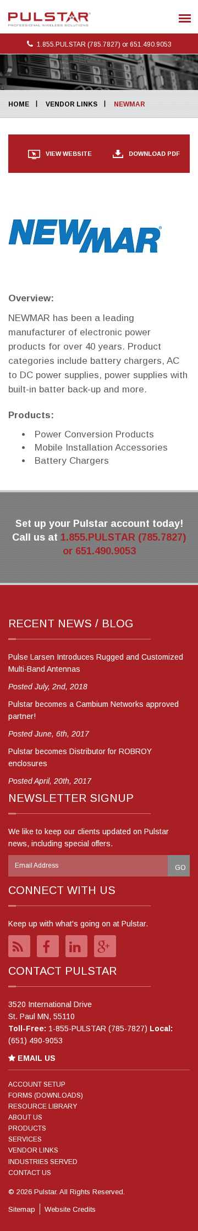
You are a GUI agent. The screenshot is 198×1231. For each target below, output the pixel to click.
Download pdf (154, 153)
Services (25, 1139)
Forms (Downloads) (45, 1095)
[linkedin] (76, 946)
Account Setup (36, 1084)
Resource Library (42, 1106)
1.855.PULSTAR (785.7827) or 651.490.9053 (103, 44)
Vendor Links (71, 104)
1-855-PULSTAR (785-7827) (97, 1028)
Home (18, 104)
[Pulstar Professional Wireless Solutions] (49, 18)
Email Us (35, 1058)
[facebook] (48, 946)
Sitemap (21, 1209)
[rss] (19, 946)
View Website (69, 153)
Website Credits (70, 1209)
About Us (25, 1117)
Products (27, 1128)
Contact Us (29, 1173)
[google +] (105, 946)
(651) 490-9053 (35, 1040)
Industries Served (43, 1162)
